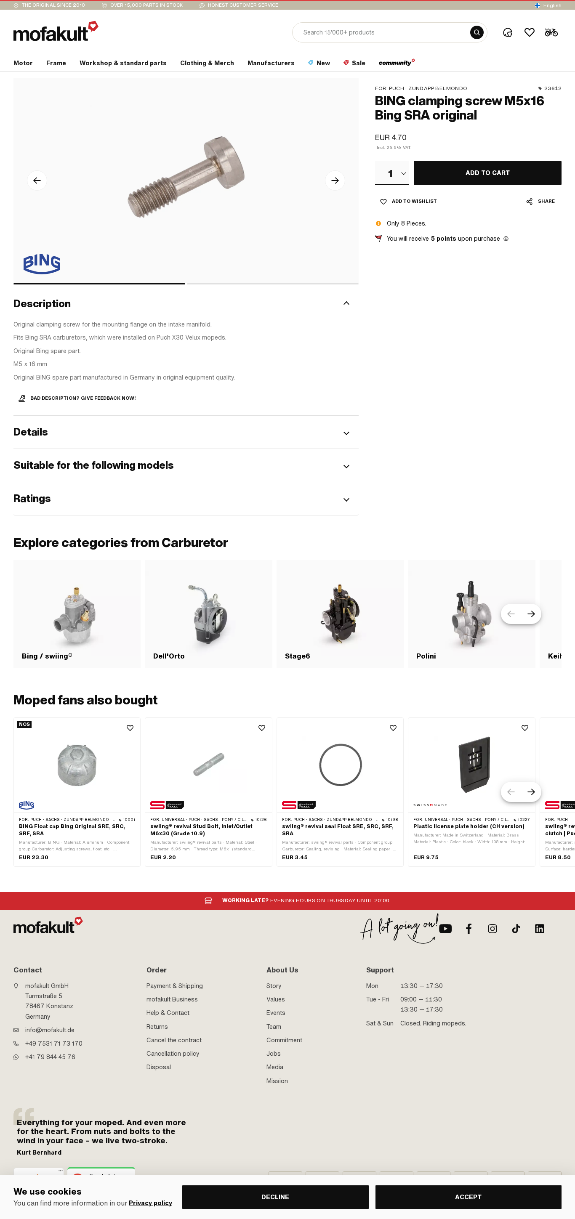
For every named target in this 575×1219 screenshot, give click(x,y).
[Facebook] (469, 928)
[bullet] (99, 283)
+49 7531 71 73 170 (54, 1043)
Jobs (273, 1053)
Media (274, 1067)
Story (274, 986)
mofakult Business (172, 999)
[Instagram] (492, 928)
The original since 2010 (53, 5)
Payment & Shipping (174, 986)
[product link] (77, 792)
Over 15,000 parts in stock (146, 5)
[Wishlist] (529, 32)
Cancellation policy (173, 1053)
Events (275, 1013)
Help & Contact (167, 1013)
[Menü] (61, 1173)
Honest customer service (243, 5)
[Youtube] (445, 928)
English (552, 5)
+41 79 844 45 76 (50, 1057)
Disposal (158, 1067)
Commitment (284, 1040)
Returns (157, 1026)
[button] (186, 304)
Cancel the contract (174, 1040)
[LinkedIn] (539, 928)
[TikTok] (516, 928)
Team (273, 1026)
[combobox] (392, 173)
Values (275, 999)
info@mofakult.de (50, 1030)
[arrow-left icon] (37, 180)
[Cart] (551, 32)
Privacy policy (150, 1203)
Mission (277, 1081)
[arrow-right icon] (335, 180)
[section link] (397, 65)
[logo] (55, 31)
